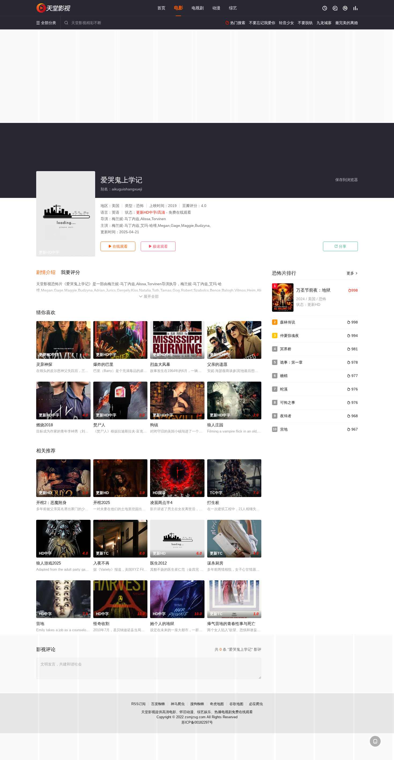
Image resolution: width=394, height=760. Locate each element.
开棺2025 (101, 502)
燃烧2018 (44, 425)
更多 (352, 273)
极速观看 (158, 246)
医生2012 (158, 563)
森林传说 (287, 322)
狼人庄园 (215, 425)
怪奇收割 (101, 623)
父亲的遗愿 (217, 364)
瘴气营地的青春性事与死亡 (231, 623)
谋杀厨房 (215, 563)
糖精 (284, 376)
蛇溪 (284, 389)
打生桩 (213, 502)
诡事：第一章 (291, 362)
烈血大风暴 (160, 364)
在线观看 (118, 246)
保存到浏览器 (346, 180)
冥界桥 (285, 349)
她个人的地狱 (162, 623)
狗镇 (154, 425)
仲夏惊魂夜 (289, 335)
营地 (40, 623)
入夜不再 (101, 563)
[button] (48, 272)
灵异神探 (44, 364)
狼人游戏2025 (48, 563)
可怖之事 (287, 402)
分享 (340, 246)
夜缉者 (285, 416)
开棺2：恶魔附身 (51, 502)
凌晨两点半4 (161, 502)
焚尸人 (99, 425)
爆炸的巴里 (103, 364)
